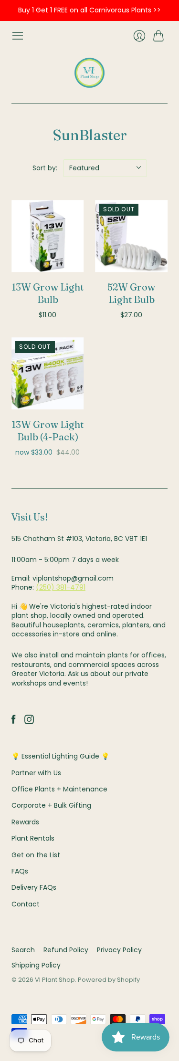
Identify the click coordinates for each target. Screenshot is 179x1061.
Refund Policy (65, 950)
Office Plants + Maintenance (59, 789)
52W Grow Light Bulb (131, 293)
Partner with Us (36, 773)
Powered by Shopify (109, 979)
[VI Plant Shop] (89, 72)
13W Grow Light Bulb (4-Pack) (47, 430)
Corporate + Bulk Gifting (51, 805)
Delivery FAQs (33, 887)
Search (23, 950)
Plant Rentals (32, 838)
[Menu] (18, 36)
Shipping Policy (36, 965)
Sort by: (44, 168)
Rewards (25, 822)
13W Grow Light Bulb (47, 293)
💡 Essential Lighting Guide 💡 (60, 756)
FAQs (19, 871)
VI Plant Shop (55, 979)
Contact (25, 904)
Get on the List (35, 855)
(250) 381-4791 (60, 587)
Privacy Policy (119, 950)
